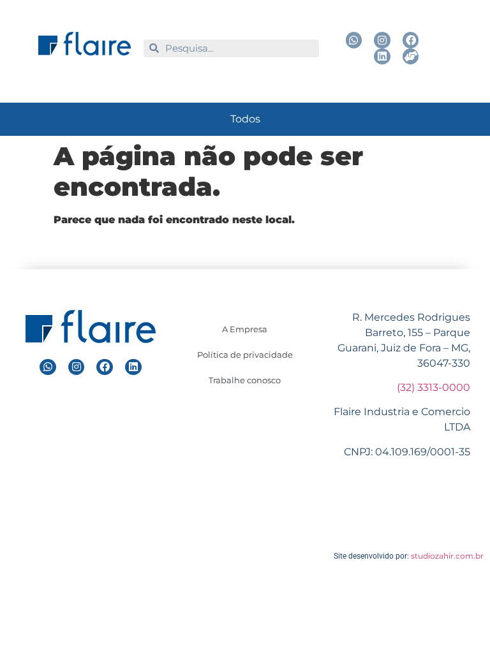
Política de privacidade (245, 354)
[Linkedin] (382, 56)
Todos (245, 119)
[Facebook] (411, 40)
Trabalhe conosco (245, 380)
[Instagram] (382, 40)
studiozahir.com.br (447, 556)
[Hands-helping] (411, 56)
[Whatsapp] (354, 40)
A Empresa (244, 329)
